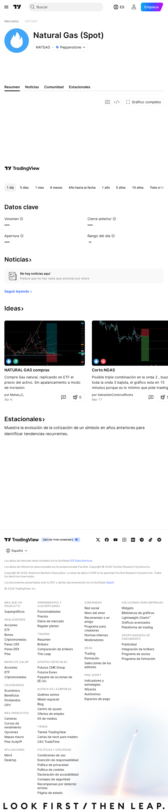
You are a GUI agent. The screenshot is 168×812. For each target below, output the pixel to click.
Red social (91, 608)
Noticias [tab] (32, 87)
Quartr (110, 582)
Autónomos (92, 694)
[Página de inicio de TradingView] (17, 7)
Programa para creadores (95, 628)
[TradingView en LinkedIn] (133, 540)
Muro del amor (94, 613)
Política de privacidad (52, 765)
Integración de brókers (138, 649)
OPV (7, 705)
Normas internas (96, 635)
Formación (91, 658)
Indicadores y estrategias (94, 682)
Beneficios (11, 695)
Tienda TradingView (51, 732)
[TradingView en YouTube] (115, 540)
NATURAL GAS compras (26, 370)
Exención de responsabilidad (58, 760)
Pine (7, 654)
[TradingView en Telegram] (142, 540)
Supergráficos (14, 611)
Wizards (90, 689)
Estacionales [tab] (79, 87)
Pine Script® (13, 741)
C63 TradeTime (48, 741)
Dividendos (12, 700)
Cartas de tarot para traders (57, 737)
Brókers (42, 644)
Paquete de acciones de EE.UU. (54, 679)
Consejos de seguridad (53, 779)
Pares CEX (11, 644)
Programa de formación (138, 658)
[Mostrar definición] (21, 219)
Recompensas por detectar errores (56, 786)
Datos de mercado (50, 621)
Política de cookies (50, 769)
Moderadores (93, 640)
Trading (89, 653)
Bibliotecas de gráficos (138, 613)
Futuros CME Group (51, 667)
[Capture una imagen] (107, 102)
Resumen (44, 639)
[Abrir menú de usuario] (134, 7)
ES (122, 7)
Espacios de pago (97, 699)
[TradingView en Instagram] (124, 540)
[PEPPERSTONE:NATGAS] (8, 361)
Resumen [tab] (12, 87)
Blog (40, 704)
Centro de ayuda (49, 709)
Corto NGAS (103, 370)
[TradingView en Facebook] (107, 540)
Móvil (8, 755)
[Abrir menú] (6, 7)
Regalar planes (48, 626)
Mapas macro (14, 737)
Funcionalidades (49, 611)
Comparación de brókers (55, 649)
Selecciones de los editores (97, 665)
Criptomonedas (15, 639)
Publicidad (129, 644)
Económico (12, 690)
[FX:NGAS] (96, 361)
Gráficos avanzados (136, 622)
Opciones (11, 732)
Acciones (10, 625)
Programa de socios (136, 654)
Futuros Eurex (47, 672)
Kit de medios (47, 718)
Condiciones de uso (51, 755)
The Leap (44, 654)
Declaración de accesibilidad (58, 774)
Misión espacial (48, 699)
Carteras (10, 718)
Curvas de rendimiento (12, 725)
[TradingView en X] (98, 540)
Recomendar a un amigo (97, 619)
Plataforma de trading (137, 627)
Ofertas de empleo (50, 713)
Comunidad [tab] (54, 87)
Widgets (127, 608)
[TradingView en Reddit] (159, 540)
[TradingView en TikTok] (150, 540)
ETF (7, 630)
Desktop (10, 760)
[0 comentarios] (63, 397)
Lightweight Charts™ (136, 617)
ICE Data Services (81, 560)
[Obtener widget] (117, 102)
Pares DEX (11, 649)
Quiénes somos (48, 694)
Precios (42, 616)
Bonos (8, 634)
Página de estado (50, 793)
